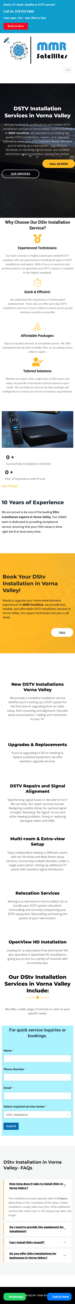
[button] (38, 1186)
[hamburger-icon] (68, 69)
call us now (58, 163)
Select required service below (25, 1106)
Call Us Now (60, 1296)
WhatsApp (15, 1296)
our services (20, 173)
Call (62, 632)
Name (9, 1050)
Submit (11, 1126)
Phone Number (15, 1069)
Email (8, 1088)
